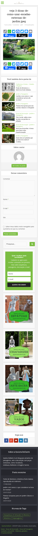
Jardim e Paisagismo (22, 94)
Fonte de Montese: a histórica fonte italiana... (24, 89)
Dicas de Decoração (22, 113)
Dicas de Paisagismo (26, 529)
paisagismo (18, 518)
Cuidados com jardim (7, 531)
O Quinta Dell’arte (6, 533)
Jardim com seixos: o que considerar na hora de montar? (24, 98)
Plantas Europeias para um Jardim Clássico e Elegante (25, 107)
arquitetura (8, 515)
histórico (8, 518)
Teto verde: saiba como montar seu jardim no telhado (23, 119)
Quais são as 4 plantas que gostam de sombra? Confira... (24, 140)
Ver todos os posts (19, 166)
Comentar (16, 25)
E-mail (6, 208)
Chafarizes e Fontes (22, 84)
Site (4, 217)
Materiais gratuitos (21, 531)
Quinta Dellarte (6, 526)
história (26, 515)
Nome (6, 199)
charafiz (18, 515)
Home (3, 529)
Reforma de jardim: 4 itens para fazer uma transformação (25, 130)
